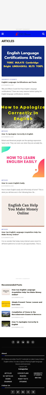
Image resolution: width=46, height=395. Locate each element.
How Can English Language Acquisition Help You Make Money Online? (26, 292)
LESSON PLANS (23, 373)
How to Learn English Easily (13, 183)
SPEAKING (23, 382)
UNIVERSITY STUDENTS (9, 79)
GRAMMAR (8, 382)
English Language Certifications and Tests (19, 82)
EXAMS (8, 379)
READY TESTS (23, 379)
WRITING (38, 378)
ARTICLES (5, 131)
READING (23, 376)
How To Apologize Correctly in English (17, 134)
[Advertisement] (23, 13)
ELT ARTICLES (8, 376)
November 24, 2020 (18, 297)
